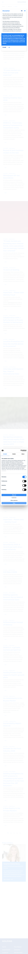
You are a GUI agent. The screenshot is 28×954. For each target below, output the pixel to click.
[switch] (24, 481)
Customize (14, 497)
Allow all (14, 495)
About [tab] (23, 454)
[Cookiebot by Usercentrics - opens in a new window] (20, 450)
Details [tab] (14, 454)
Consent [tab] (5, 454)
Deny (14, 503)
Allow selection (14, 500)
